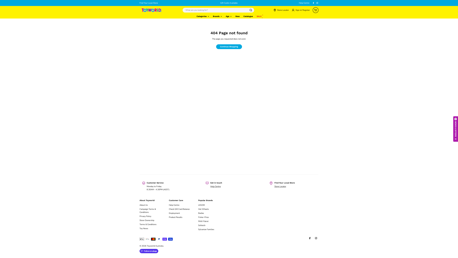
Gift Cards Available (229, 3)
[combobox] (218, 10)
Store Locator (280, 186)
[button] (455, 129)
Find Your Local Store (149, 3)
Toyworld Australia (155, 246)
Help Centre (304, 3)
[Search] (250, 10)
